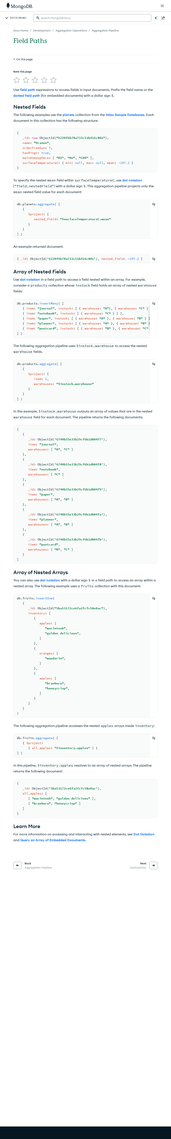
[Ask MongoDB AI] (156, 18)
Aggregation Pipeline (105, 30)
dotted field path (26, 95)
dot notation (132, 180)
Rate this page (22, 71)
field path (27, 90)
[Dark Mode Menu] (163, 18)
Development (42, 30)
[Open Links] (162, 6)
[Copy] (154, 204)
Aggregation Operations (71, 30)
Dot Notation (144, 834)
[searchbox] (92, 18)
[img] (16, 80)
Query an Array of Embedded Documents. (53, 840)
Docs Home (20, 30)
